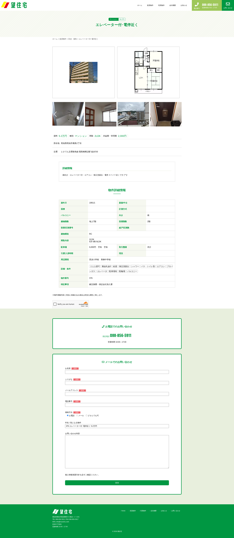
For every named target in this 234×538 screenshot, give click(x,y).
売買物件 (161, 5)
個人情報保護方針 (72, 475)
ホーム (139, 5)
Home (123, 511)
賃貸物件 (150, 5)
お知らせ (184, 5)
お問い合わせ (175, 511)
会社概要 (172, 5)
